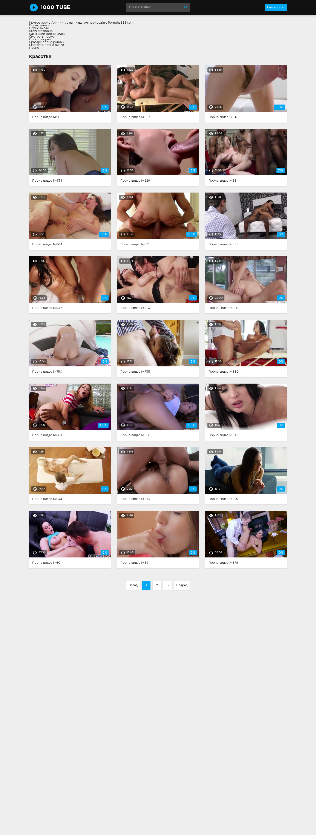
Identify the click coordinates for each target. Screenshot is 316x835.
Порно (34, 48)
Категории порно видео (47, 34)
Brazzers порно (41, 31)
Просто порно (40, 39)
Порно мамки (39, 25)
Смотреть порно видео (46, 45)
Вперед (181, 585)
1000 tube (55, 7)
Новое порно (276, 7)
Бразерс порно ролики (46, 42)
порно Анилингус (54, 22)
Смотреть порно (41, 36)
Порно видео (39, 28)
